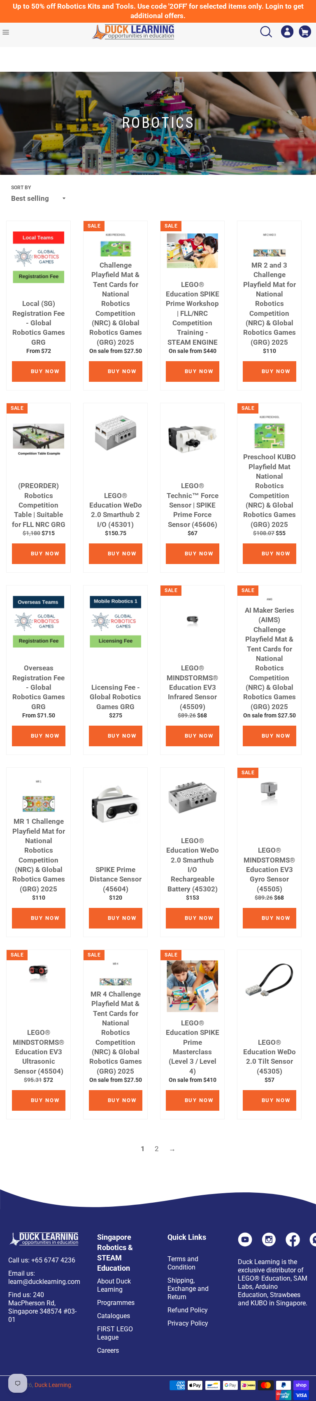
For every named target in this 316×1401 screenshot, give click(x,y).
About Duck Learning (114, 1285)
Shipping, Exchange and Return (188, 1288)
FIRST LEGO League (115, 1333)
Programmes (116, 1303)
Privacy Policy (187, 1323)
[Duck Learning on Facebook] (293, 1244)
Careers (108, 1350)
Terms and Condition (182, 1263)
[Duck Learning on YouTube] (245, 1244)
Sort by (21, 187)
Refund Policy (187, 1310)
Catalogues (113, 1316)
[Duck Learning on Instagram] (269, 1244)
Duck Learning (53, 1385)
